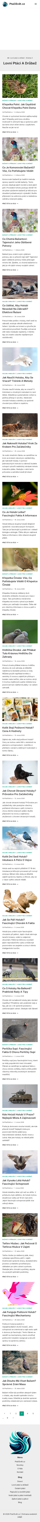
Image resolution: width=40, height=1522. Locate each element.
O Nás (20, 1469)
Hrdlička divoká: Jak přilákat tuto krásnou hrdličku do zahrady (19, 653)
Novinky (20, 1465)
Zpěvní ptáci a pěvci (20, 1499)
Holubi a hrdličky (9, 301)
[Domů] (8, 58)
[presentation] (20, 86)
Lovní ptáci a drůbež (25, 100)
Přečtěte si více (10, 132)
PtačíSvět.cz (9, 112)
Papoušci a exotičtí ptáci (20, 1492)
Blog (20, 1502)
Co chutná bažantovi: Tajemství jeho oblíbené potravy (17, 242)
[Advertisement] (20, 29)
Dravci (20, 1481)
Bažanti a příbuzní (9, 100)
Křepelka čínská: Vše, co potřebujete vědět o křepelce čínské (20, 581)
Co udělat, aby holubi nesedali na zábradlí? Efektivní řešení (15, 309)
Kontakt (20, 1472)
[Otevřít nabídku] (36, 4)
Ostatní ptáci (20, 1488)
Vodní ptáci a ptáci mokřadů (20, 1495)
